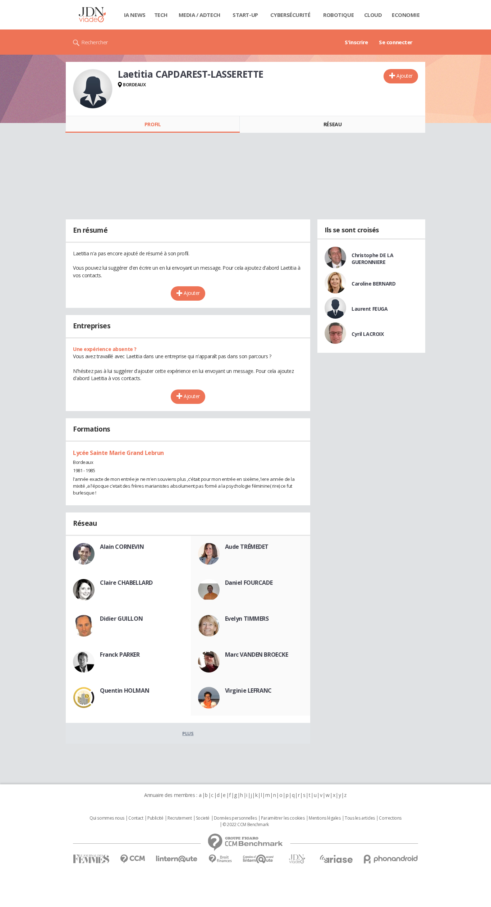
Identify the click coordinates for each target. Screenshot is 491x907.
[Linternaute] (177, 859)
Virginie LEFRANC (248, 690)
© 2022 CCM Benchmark (245, 824)
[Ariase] (336, 859)
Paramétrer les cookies (283, 818)
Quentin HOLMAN (124, 690)
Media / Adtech (199, 14)
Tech (161, 14)
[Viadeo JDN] (297, 858)
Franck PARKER (120, 654)
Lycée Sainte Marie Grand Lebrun (118, 453)
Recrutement (180, 818)
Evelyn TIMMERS (247, 619)
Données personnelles (235, 818)
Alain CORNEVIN (122, 547)
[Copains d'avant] (258, 858)
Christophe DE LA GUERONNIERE (372, 258)
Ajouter (404, 75)
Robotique (338, 14)
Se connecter (396, 42)
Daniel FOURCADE (249, 583)
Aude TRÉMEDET (247, 547)
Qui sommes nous (107, 818)
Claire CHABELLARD (126, 583)
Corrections (390, 818)
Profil (152, 124)
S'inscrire (356, 42)
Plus (187, 733)
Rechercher (94, 42)
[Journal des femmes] (91, 858)
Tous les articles (360, 818)
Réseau (332, 124)
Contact (135, 818)
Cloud (373, 14)
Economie (406, 14)
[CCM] (132, 858)
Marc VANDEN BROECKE (256, 654)
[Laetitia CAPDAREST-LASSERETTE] (93, 89)
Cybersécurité (290, 14)
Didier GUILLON (121, 619)
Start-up (245, 14)
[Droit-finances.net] (220, 858)
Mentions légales (324, 818)
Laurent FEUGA (370, 308)
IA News (135, 14)
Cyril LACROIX (368, 334)
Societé (203, 818)
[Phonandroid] (391, 858)
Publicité (155, 818)
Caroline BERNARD (373, 283)
